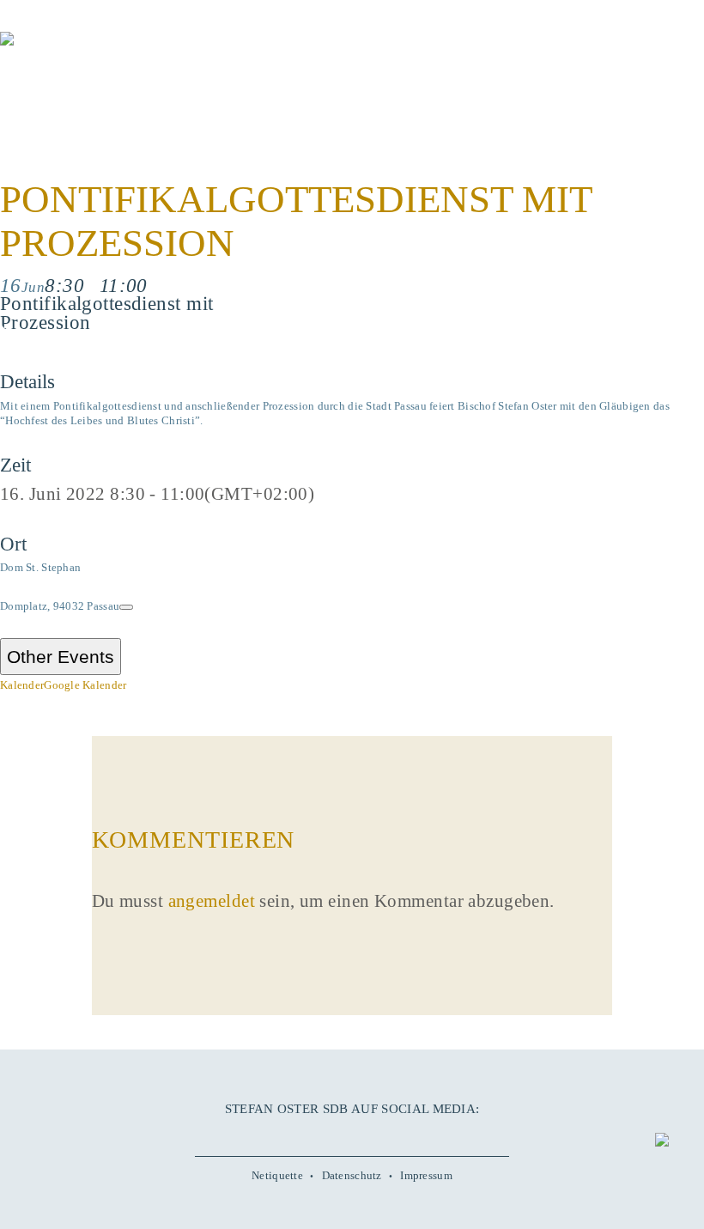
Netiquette (277, 1175)
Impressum (426, 1175)
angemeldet (211, 900)
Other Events (60, 656)
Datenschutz (352, 1175)
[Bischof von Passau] (103, 51)
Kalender (22, 684)
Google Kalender (85, 684)
